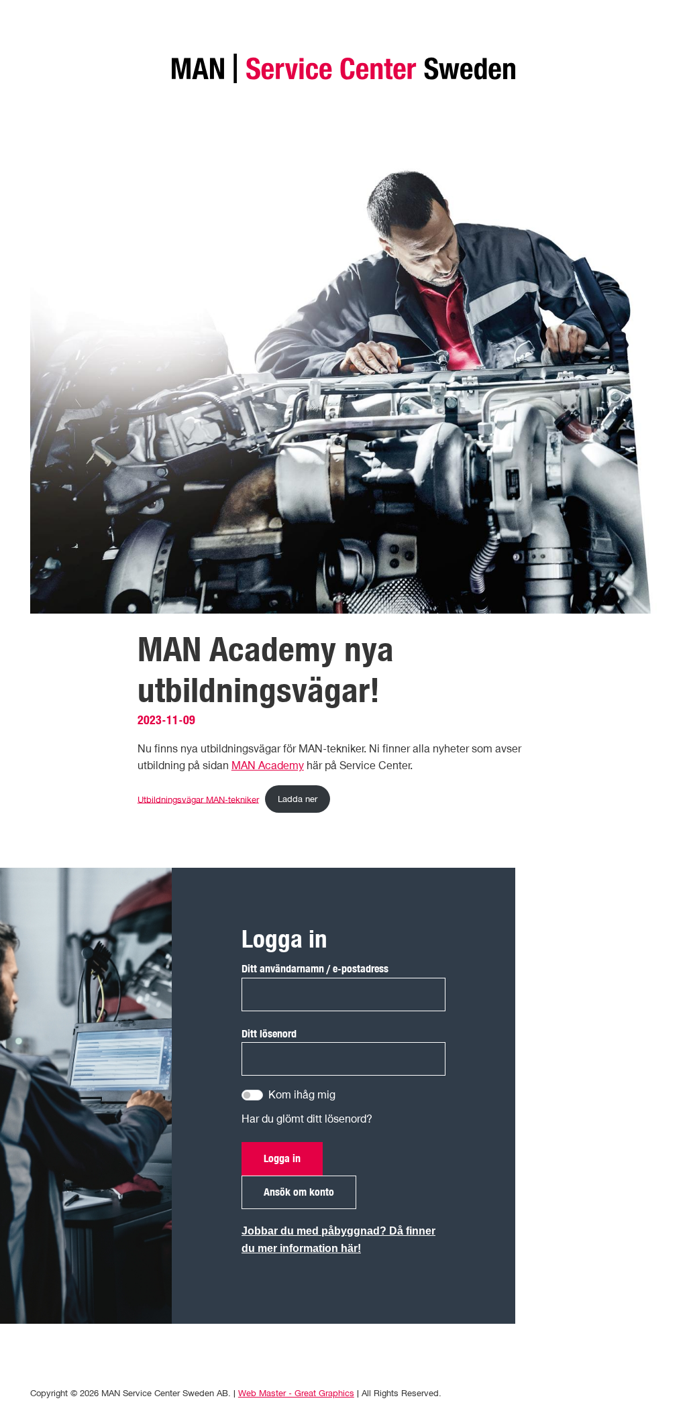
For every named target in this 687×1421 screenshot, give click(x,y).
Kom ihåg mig (301, 1094)
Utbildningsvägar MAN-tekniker (198, 798)
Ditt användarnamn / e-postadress (315, 968)
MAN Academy (267, 765)
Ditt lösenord (269, 1033)
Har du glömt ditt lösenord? (307, 1118)
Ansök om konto (299, 1191)
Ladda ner (297, 798)
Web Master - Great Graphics (296, 1392)
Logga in (282, 1158)
